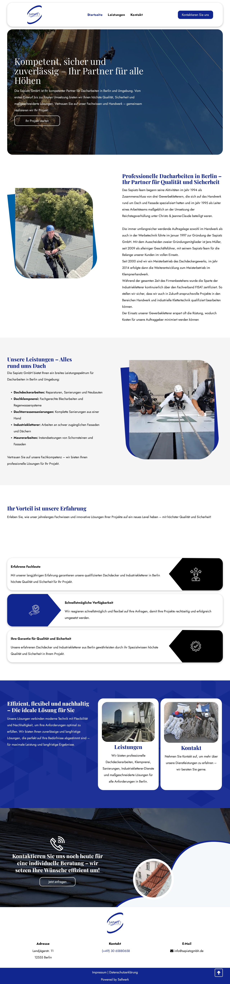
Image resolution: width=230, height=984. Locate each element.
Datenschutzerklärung (123, 972)
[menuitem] (95, 15)
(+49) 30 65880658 (116, 951)
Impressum (99, 972)
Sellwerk (123, 979)
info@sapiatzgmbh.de (188, 951)
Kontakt (191, 747)
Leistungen (128, 746)
